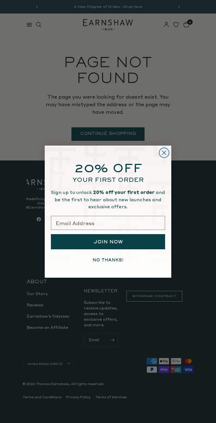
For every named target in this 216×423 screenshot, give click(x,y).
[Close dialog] (164, 153)
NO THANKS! (108, 260)
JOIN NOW (108, 241)
